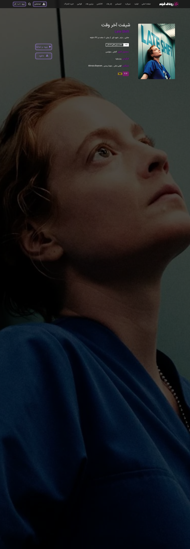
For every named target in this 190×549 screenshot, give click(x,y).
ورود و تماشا (41, 47)
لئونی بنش (117, 66)
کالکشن (99, 4)
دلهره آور (115, 37)
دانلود (41, 56)
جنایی (127, 37)
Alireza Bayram (95, 66)
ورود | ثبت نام (19, 4)
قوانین (79, 4)
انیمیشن (118, 4)
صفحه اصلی (146, 4)
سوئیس (108, 52)
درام (121, 37)
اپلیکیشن (37, 4)
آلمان (115, 52)
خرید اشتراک (69, 4)
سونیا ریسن (108, 66)
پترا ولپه (118, 59)
